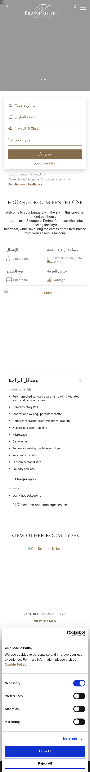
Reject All (45, 763)
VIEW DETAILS (45, 621)
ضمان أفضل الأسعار (45, 163)
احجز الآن (45, 154)
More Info (70, 738)
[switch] (79, 696)
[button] (38, 79)
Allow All (45, 751)
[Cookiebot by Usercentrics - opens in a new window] (67, 633)
